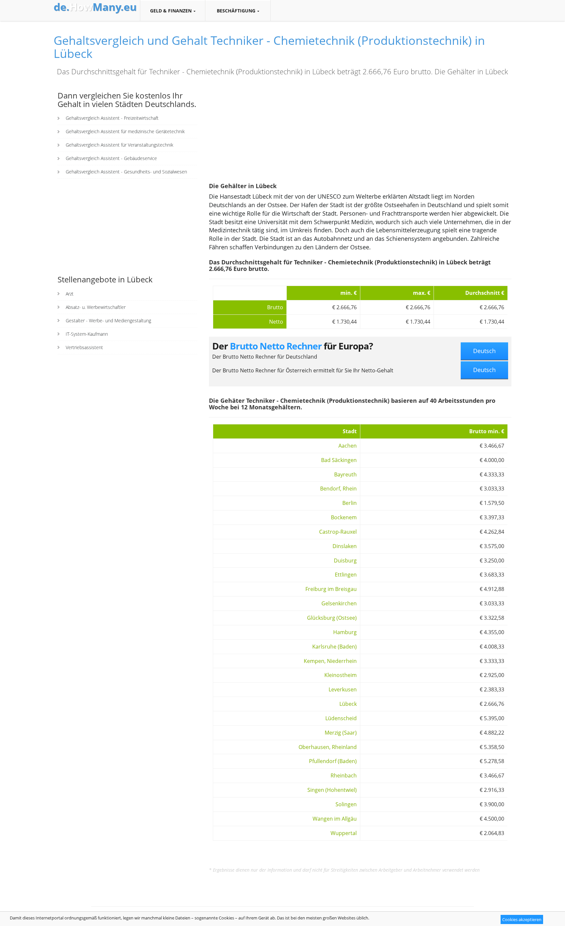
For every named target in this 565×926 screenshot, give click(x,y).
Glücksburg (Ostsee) (332, 617)
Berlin (349, 503)
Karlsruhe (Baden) (334, 646)
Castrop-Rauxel (338, 531)
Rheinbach (344, 775)
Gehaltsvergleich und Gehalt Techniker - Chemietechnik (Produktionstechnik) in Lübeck (269, 47)
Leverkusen (343, 689)
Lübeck (348, 703)
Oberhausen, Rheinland (328, 747)
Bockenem (344, 517)
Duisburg (345, 560)
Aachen (347, 445)
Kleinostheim (340, 675)
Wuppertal (344, 833)
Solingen (346, 804)
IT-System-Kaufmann (87, 334)
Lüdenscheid (341, 718)
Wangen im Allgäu (335, 818)
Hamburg (345, 632)
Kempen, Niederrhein (330, 661)
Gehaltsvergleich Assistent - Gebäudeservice (111, 158)
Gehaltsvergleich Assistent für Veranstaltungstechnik (119, 145)
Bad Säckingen (339, 460)
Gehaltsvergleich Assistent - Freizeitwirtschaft (112, 118)
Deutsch (484, 351)
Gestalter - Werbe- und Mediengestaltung (108, 320)
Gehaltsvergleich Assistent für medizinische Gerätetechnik (125, 131)
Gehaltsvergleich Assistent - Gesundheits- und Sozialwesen (126, 172)
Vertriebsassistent (84, 347)
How (95, 7)
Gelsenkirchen (339, 603)
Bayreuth (345, 474)
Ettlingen (346, 574)
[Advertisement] (127, 226)
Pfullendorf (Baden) (333, 761)
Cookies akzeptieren (521, 919)
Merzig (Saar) (341, 732)
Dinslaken (345, 546)
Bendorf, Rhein (338, 488)
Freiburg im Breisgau (331, 589)
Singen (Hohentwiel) (332, 789)
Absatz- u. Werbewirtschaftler (96, 307)
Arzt (70, 294)
